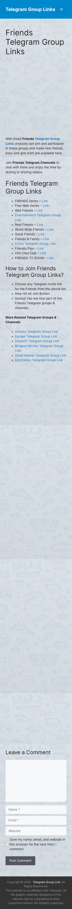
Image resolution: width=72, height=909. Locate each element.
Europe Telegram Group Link (36, 336)
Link (45, 201)
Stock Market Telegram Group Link (40, 355)
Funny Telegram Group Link (35, 244)
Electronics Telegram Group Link (39, 360)
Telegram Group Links (30, 9)
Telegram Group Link (46, 882)
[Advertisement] (36, 98)
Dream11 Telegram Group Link (37, 341)
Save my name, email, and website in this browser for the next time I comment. (37, 844)
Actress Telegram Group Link (36, 331)
